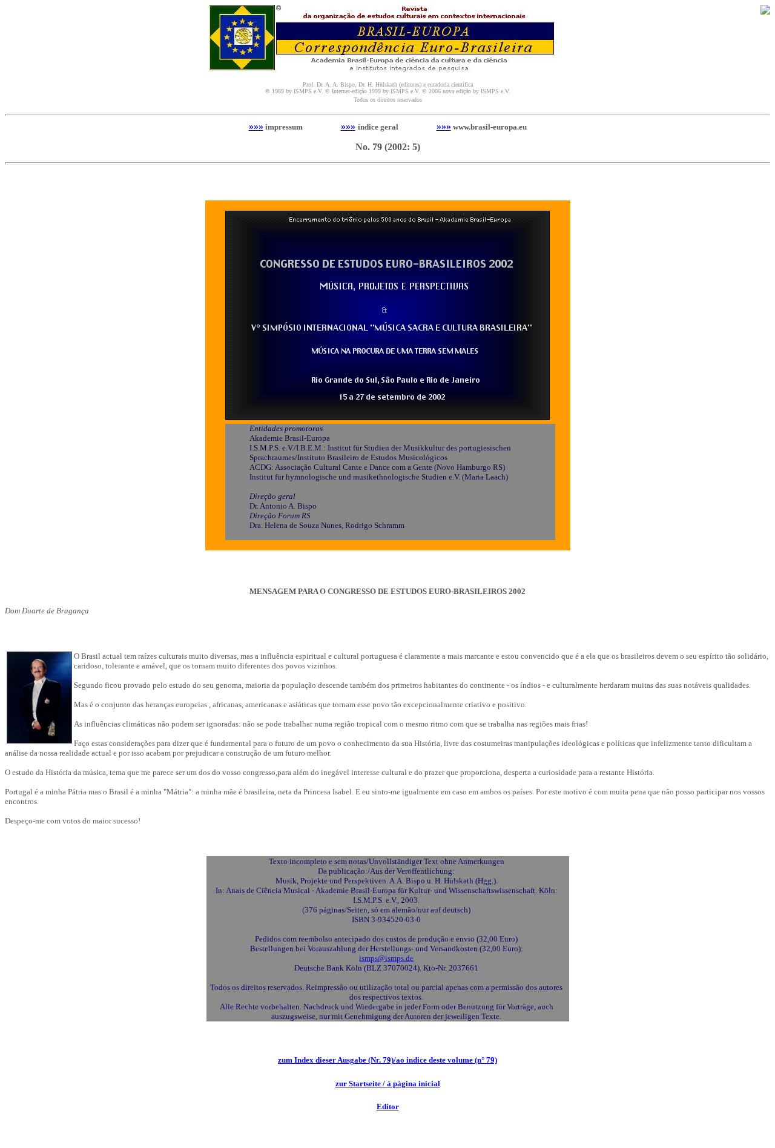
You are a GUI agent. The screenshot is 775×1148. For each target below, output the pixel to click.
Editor (388, 1106)
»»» (256, 126)
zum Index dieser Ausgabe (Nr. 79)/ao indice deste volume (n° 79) (387, 1059)
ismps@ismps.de (386, 958)
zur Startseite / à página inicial (387, 1083)
